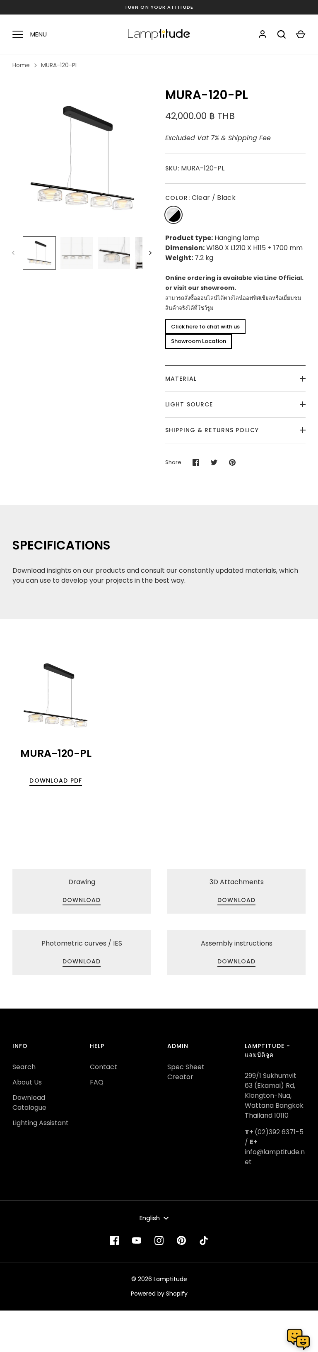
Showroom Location (198, 341)
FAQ (97, 1082)
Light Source (189, 404)
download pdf (55, 780)
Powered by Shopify (159, 1293)
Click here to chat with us (205, 327)
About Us (27, 1082)
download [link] (82, 900)
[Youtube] (137, 1240)
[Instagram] (159, 1240)
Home (21, 65)
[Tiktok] (204, 1240)
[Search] (281, 34)
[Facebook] (114, 1240)
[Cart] (301, 34)
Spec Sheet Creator (186, 1072)
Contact (103, 1067)
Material (181, 378)
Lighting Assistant (40, 1123)
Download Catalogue (29, 1102)
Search (24, 1067)
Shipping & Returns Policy (212, 430)
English (150, 1217)
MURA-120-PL (59, 65)
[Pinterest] (181, 1240)
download (236, 961)
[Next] (151, 253)
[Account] (262, 34)
